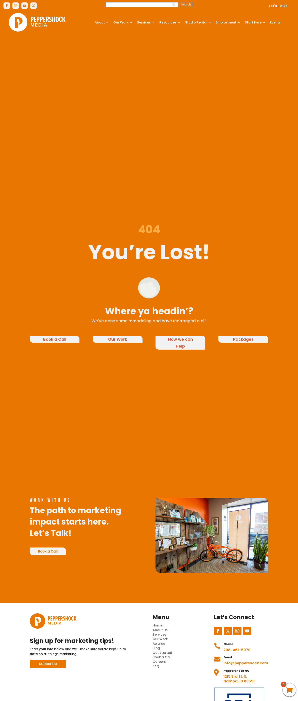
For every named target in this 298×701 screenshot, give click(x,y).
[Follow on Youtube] (24, 5)
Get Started (162, 652)
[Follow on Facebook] (6, 5)
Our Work (121, 22)
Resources (168, 22)
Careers (159, 661)
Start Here (253, 22)
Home (157, 625)
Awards (159, 643)
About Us (160, 630)
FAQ (156, 666)
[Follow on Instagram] (15, 5)
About (100, 22)
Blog (156, 648)
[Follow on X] (33, 5)
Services (144, 22)
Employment (226, 22)
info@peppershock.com (245, 663)
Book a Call (54, 339)
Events (275, 22)
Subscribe (48, 663)
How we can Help (180, 342)
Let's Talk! (278, 5)
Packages (243, 339)
